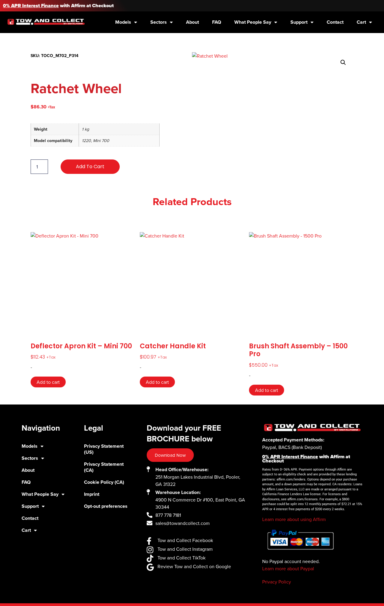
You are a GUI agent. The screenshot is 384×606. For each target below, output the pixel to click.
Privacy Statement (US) (104, 449)
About (192, 22)
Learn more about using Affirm (294, 519)
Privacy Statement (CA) (104, 467)
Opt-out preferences (106, 506)
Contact (335, 22)
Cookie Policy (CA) (104, 482)
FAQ (216, 22)
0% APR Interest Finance (31, 5)
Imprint (91, 494)
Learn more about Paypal (288, 568)
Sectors (158, 22)
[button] (343, 62)
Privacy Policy (276, 581)
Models (123, 22)
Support (299, 22)
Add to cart (90, 166)
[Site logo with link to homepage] (46, 21)
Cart (361, 22)
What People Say (252, 22)
